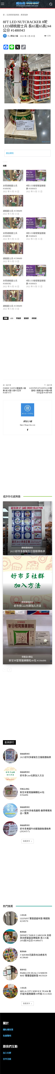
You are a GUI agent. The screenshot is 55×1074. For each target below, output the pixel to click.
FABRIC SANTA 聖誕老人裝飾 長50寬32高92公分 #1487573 (14, 390)
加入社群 (7, 1052)
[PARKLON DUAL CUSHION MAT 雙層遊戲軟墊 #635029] (10, 973)
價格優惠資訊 (27, 548)
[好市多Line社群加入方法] (27, 583)
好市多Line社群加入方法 (27, 606)
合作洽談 (7, 1059)
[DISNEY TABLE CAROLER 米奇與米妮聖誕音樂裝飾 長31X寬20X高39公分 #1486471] (10, 936)
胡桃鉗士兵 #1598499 (12, 211)
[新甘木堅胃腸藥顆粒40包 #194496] (27, 637)
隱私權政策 (8, 1029)
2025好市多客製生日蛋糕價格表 (27, 551)
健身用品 (23, 970)
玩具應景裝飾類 (13, 15)
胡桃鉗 (34, 318)
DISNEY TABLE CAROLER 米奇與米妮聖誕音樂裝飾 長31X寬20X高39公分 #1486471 (35, 938)
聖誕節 (26, 318)
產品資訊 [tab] (10, 153)
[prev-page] (5, 670)
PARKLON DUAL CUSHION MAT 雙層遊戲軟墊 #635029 (33, 974)
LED (11, 318)
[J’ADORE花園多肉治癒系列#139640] (10, 954)
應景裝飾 (24, 15)
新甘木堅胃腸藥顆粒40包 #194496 (27, 660)
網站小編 (14, 36)
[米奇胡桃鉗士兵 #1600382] (13, 175)
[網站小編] (5, 36)
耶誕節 (18, 318)
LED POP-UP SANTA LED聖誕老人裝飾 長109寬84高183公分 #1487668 (40, 390)
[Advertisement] (27, 348)
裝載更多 (26, 841)
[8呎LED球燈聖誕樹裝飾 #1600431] (36, 175)
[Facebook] (27, 429)
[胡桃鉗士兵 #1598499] (13, 201)
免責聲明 (7, 1035)
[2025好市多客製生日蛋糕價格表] (27, 528)
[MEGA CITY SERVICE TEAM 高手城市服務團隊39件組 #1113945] (10, 991)
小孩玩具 (23, 915)
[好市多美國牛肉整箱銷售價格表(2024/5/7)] (10, 828)
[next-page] (9, 670)
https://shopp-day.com (27, 425)
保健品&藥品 (27, 657)
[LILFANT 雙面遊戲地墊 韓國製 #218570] (10, 918)
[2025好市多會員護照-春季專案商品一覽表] (10, 810)
